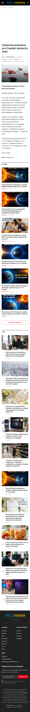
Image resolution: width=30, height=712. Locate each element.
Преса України (24, 692)
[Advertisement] (15, 26)
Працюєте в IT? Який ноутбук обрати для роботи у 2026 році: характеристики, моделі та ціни (16, 571)
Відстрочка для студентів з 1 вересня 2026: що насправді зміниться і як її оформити (16, 354)
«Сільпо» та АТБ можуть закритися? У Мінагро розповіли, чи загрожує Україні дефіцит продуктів (17, 463)
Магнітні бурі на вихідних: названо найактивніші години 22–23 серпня (14, 185)
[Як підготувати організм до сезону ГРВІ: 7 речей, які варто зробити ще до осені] (15, 225)
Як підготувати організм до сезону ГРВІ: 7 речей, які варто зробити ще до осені (14, 237)
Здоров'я (16, 59)
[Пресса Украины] (15, 2)
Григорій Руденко (10, 57)
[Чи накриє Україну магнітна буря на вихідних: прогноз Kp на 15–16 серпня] (15, 276)
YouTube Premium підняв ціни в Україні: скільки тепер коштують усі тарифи (17, 436)
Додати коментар (15, 322)
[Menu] (3, 3)
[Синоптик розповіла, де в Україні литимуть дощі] (15, 73)
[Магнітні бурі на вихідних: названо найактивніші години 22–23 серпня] (15, 175)
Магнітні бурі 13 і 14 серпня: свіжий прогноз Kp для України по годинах (15, 313)
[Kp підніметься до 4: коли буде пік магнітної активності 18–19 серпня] (15, 251)
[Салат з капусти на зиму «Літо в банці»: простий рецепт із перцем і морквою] (15, 532)
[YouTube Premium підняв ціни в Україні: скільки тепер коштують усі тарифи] (15, 424)
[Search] (27, 3)
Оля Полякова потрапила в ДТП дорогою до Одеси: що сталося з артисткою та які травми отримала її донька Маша (17, 599)
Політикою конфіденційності (9, 683)
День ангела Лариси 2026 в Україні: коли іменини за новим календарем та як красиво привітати (17, 409)
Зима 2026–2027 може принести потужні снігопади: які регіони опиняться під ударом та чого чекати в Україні (17, 381)
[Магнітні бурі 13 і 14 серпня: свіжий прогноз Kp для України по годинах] (15, 302)
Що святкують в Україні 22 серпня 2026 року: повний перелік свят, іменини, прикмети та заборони (15, 517)
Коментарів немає (7, 61)
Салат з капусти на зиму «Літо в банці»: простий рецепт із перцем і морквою (17, 544)
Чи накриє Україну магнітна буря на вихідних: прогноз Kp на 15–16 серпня (15, 287)
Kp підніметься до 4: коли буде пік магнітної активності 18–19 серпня (14, 262)
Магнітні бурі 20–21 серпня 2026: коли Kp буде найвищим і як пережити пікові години (13, 211)
